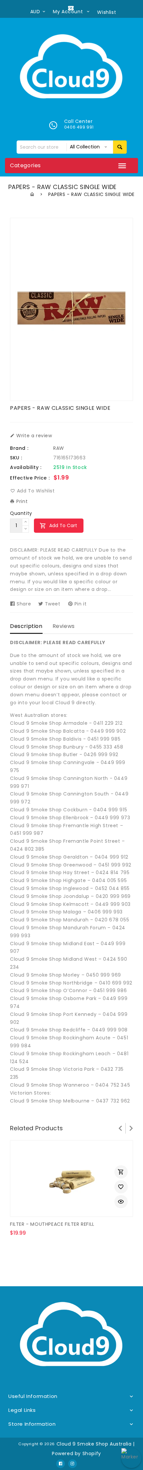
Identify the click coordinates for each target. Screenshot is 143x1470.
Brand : (19, 448)
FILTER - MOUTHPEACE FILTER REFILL (52, 1224)
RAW (58, 448)
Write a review (33, 435)
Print (21, 501)
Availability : (25, 467)
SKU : (16, 457)
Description (26, 626)
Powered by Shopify (76, 1453)
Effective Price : (30, 478)
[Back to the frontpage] (32, 194)
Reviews (64, 626)
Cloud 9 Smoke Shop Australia (94, 1444)
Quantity (21, 513)
